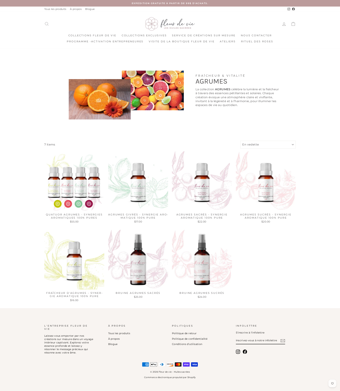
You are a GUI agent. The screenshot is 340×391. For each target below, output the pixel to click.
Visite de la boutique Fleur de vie (181, 41)
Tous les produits (55, 9)
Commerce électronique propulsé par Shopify (170, 377)
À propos (76, 9)
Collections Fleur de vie (92, 35)
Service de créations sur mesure (204, 35)
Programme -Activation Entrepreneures (105, 41)
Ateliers (228, 41)
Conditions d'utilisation (187, 344)
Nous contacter (256, 35)
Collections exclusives (144, 35)
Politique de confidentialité (189, 338)
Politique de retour (184, 333)
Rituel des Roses (257, 41)
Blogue (90, 9)
